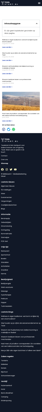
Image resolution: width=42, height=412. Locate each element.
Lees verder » (7, 47)
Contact (4, 156)
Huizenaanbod (6, 385)
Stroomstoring (6, 226)
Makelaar (4, 364)
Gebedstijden (6, 222)
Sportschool (5, 255)
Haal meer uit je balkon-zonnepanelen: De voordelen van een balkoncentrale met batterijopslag (20, 114)
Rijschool (4, 372)
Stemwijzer (5, 237)
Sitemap (4, 163)
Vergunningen (6, 201)
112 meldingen (6, 190)
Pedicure (4, 299)
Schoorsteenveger (8, 376)
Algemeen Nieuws (7, 186)
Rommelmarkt (6, 234)
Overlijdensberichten (9, 205)
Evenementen (6, 197)
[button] (39, 3)
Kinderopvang (6, 400)
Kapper (3, 302)
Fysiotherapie (6, 295)
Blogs (3, 209)
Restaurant (5, 251)
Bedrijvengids (6, 283)
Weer (3, 193)
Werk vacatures (7, 287)
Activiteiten (5, 266)
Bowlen (3, 259)
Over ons (4, 159)
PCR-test (4, 241)
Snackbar (4, 270)
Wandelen (5, 262)
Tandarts (4, 360)
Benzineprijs (5, 218)
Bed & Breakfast (7, 393)
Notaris (3, 368)
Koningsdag (5, 230)
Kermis (3, 274)
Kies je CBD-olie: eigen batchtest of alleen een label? (21, 350)
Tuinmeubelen (6, 306)
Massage (4, 291)
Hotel (3, 389)
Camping (4, 397)
